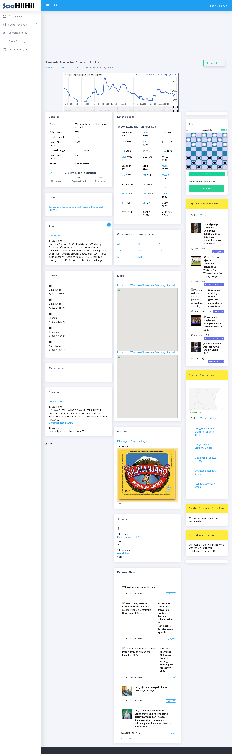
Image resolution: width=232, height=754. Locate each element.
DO (119, 250)
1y (96, 75)
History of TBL (57, 235)
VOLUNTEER (55, 401)
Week (203, 215)
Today (194, 215)
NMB (164, 165)
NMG (124, 175)
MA (140, 250)
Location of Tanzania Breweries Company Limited (146, 285)
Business (49, 67)
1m (85, 75)
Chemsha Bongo (214, 62)
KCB (164, 150)
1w (81, 75)
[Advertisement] (136, 38)
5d (77, 75)
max (100, 75)
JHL (123, 150)
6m (92, 75)
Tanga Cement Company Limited (203, 446)
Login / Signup (218, 5)
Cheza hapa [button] (207, 188)
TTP (124, 202)
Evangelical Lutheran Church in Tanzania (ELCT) (204, 431)
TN (160, 250)
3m (89, 75)
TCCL (124, 193)
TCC (164, 184)
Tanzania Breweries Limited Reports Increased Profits (76, 208)
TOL (145, 193)
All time (213, 418)
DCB (164, 132)
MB (140, 256)
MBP (124, 156)
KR (118, 256)
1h (71, 75)
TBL (145, 184)
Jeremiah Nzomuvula (61, 422)
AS (118, 243)
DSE (124, 141)
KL (139, 243)
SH (160, 243)
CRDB (145, 132)
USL (144, 202)
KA (144, 150)
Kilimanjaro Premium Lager (132, 441)
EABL (145, 141)
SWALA (165, 175)
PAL (144, 175)
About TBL (123, 552)
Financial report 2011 (129, 537)
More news (126, 738)
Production (64, 67)
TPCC (165, 193)
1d (74, 75)
